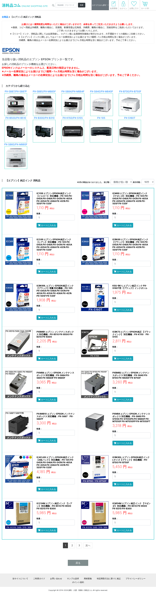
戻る (78, 562)
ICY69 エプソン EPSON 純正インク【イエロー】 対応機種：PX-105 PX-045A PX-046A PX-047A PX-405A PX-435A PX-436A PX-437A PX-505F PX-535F (55, 198)
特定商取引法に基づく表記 (109, 578)
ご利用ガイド (39, 578)
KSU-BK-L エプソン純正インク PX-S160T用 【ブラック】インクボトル (129, 286)
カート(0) (145, 8)
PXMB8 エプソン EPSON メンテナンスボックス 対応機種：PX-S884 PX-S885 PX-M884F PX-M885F (55, 375)
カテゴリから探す (99, 5)
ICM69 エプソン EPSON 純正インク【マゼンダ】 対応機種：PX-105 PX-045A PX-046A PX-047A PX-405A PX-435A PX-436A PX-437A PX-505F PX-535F (130, 198)
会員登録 (113, 8)
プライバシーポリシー (135, 578)
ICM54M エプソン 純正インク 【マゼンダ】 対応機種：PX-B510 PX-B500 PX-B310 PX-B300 (131, 506)
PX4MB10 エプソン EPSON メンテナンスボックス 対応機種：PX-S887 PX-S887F (56, 416)
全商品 (5, 17)
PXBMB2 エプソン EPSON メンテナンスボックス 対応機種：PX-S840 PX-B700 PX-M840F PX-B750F (130, 375)
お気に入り (134, 8)
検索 (81, 5)
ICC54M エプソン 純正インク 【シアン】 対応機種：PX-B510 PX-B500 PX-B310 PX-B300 (54, 506)
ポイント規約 (78, 582)
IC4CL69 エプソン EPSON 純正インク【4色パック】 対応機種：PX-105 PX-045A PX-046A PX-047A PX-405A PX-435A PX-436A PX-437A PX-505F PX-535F (55, 462)
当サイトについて (20, 578)
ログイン (123, 8)
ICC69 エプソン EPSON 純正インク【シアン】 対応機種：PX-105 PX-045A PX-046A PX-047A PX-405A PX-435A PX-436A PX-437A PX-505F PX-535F (54, 244)
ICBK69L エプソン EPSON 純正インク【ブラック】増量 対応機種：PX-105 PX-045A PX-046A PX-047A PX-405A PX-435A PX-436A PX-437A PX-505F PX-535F (55, 290)
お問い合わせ (56, 578)
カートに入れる (48, 225)
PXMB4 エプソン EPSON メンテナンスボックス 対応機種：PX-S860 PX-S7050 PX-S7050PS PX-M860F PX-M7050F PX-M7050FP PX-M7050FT (131, 417)
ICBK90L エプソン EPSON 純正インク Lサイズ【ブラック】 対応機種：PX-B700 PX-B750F (131, 460)
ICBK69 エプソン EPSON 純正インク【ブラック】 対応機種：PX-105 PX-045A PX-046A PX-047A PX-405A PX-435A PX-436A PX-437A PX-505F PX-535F (130, 244)
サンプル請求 (73, 578)
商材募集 (88, 578)
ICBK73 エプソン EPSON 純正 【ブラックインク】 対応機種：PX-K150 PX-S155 (131, 334)
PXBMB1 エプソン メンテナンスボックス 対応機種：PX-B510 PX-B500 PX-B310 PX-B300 (55, 334)
